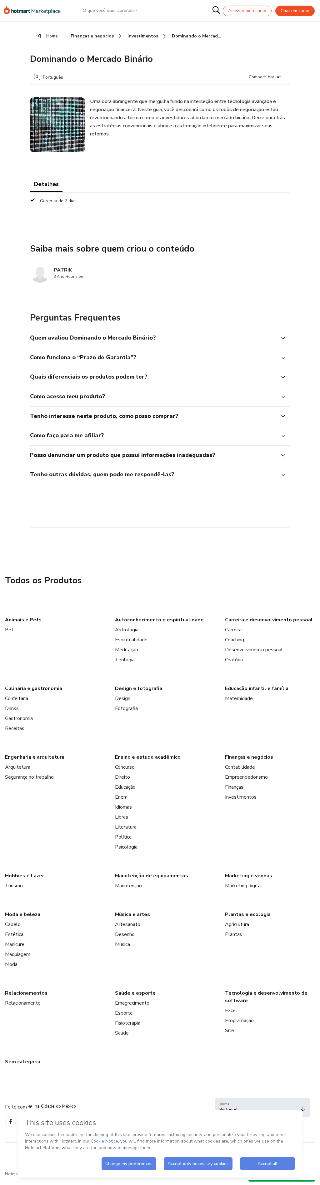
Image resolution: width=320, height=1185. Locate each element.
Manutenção (128, 885)
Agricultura (237, 924)
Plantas (233, 934)
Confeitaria (16, 698)
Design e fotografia (138, 688)
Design (122, 698)
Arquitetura (17, 767)
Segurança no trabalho (29, 777)
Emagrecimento (132, 1003)
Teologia (125, 659)
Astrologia (126, 629)
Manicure (14, 944)
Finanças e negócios (249, 757)
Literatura (126, 827)
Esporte (124, 1013)
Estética (14, 934)
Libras (121, 817)
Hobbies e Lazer (24, 875)
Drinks (12, 708)
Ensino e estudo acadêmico (148, 757)
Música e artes (132, 914)
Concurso (125, 767)
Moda (11, 964)
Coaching (234, 639)
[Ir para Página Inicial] (35, 11)
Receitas (14, 728)
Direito (122, 777)
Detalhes (46, 184)
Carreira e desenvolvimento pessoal (269, 619)
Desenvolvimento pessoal (254, 649)
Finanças (234, 787)
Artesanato (127, 924)
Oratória (234, 659)
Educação (125, 787)
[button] (153, 338)
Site (229, 1030)
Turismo (14, 885)
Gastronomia (19, 718)
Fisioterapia (127, 1023)
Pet (9, 629)
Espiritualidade (131, 639)
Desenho (125, 934)
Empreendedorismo (246, 777)
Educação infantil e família (256, 688)
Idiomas (123, 807)
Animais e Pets (23, 619)
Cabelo (13, 924)
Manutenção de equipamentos (151, 875)
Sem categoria (22, 1061)
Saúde (122, 1033)
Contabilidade (240, 767)
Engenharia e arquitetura (34, 757)
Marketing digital (243, 885)
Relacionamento (23, 1003)
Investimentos (241, 797)
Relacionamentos (26, 993)
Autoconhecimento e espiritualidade (159, 619)
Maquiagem (17, 954)
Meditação (126, 649)
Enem (121, 797)
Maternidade (239, 698)
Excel (231, 1010)
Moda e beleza (22, 914)
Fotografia (126, 708)
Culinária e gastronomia (33, 688)
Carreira (233, 629)
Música (122, 944)
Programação (239, 1020)
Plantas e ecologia (248, 914)
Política (123, 837)
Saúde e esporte (135, 993)
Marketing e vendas (248, 875)
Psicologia (126, 847)
